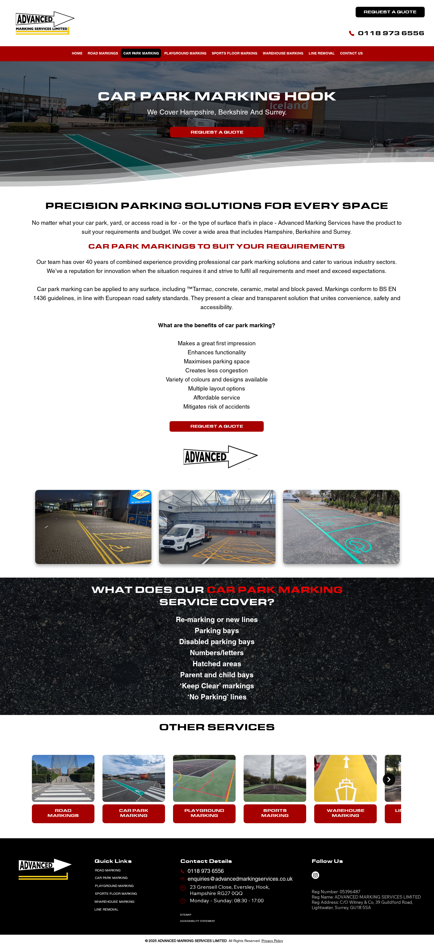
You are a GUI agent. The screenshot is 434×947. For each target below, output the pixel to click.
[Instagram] (315, 875)
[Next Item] (389, 779)
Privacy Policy (272, 941)
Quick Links (113, 861)
